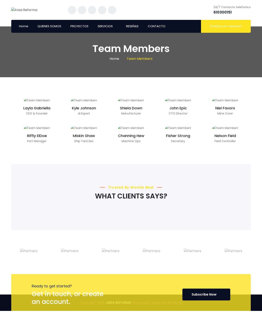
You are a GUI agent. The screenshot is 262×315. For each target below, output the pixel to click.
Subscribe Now (204, 294)
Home (23, 26)
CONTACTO (156, 26)
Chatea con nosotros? (226, 26)
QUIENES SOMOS (49, 26)
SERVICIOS (105, 26)
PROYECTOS (79, 26)
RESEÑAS (132, 26)
